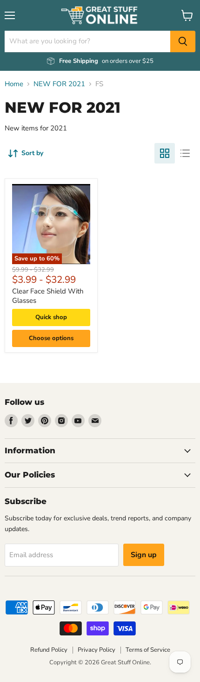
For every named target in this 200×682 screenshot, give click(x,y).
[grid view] (164, 153)
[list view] (185, 153)
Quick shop (51, 317)
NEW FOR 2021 (59, 84)
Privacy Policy (96, 650)
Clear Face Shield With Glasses (48, 295)
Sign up (144, 555)
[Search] (182, 41)
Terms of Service (148, 650)
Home (14, 84)
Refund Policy (48, 650)
